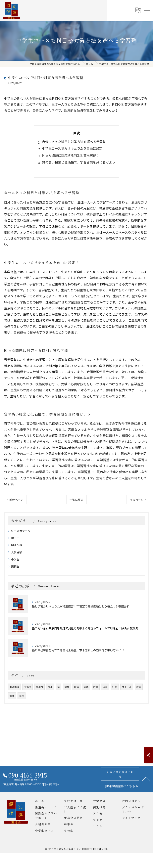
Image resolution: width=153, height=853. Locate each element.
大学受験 (16, 552)
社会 (114, 687)
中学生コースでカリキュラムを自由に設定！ (74, 148)
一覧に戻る (76, 500)
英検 (21, 695)
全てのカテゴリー (22, 531)
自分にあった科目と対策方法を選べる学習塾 (74, 141)
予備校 (27, 687)
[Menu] (146, 10)
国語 (76, 687)
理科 (105, 687)
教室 (138, 687)
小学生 (15, 559)
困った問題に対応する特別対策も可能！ (70, 155)
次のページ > (138, 500)
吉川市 (39, 687)
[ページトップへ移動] (146, 779)
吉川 (50, 687)
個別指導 (16, 545)
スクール (126, 687)
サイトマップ (131, 818)
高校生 (15, 566)
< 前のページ (15, 500)
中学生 (15, 538)
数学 (95, 687)
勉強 (12, 695)
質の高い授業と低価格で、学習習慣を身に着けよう (78, 162)
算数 (67, 687)
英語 (86, 687)
